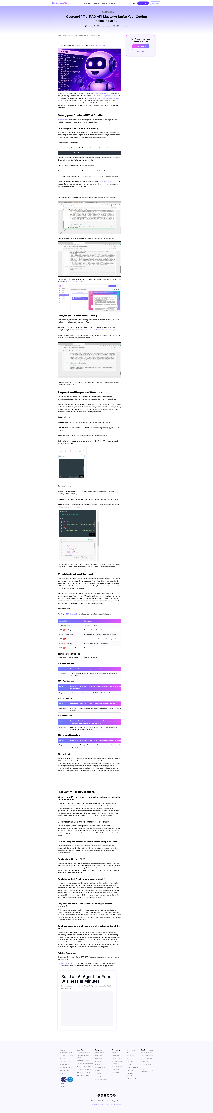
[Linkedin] (102, 1095)
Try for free (143, 3)
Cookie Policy (118, 1104)
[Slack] (99, 1095)
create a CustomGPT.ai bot (74, 281)
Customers (96, 3)
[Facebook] (108, 1095)
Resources (112, 3)
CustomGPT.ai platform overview (106, 96)
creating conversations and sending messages (100, 330)
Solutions (87, 3)
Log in (134, 3)
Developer (64, 35)
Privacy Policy (108, 1104)
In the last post (63, 120)
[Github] (114, 1095)
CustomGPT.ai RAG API (96, 46)
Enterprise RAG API (67, 963)
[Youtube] (111, 1095)
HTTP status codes (71, 614)
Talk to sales (155, 3)
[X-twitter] (105, 1095)
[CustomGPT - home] (60, 3)
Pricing (104, 3)
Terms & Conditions (97, 1104)
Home (59, 35)
